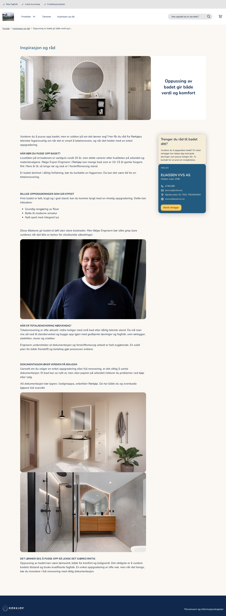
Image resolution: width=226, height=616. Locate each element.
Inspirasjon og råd (21, 28)
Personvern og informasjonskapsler (204, 609)
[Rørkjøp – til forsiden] (8, 16)
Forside (6, 28)
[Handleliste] (220, 17)
